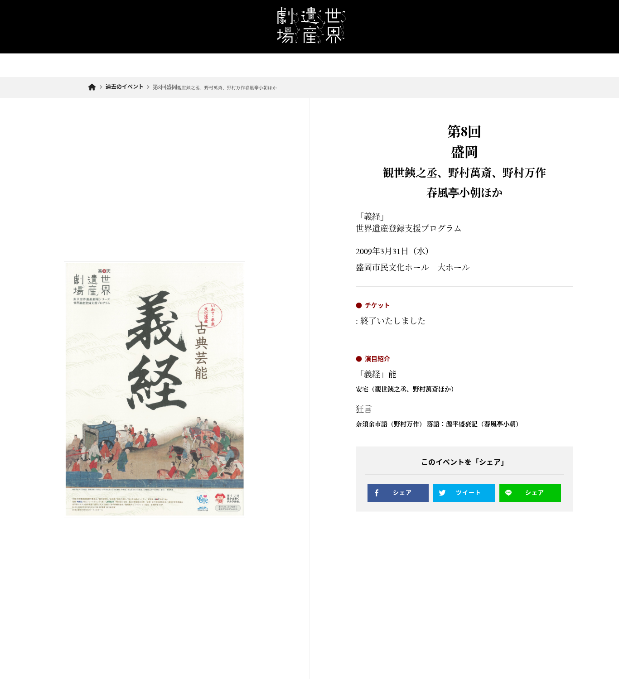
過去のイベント (125, 87)
